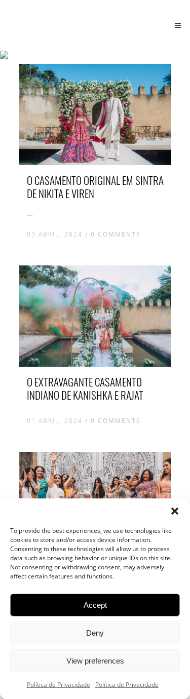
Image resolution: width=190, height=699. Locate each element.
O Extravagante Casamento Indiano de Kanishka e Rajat (85, 388)
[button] (175, 511)
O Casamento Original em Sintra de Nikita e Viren (95, 186)
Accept (95, 605)
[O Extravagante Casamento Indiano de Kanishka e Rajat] (95, 316)
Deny (95, 633)
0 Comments (116, 234)
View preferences (95, 660)
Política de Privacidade (58, 684)
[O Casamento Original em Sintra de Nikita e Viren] (95, 114)
